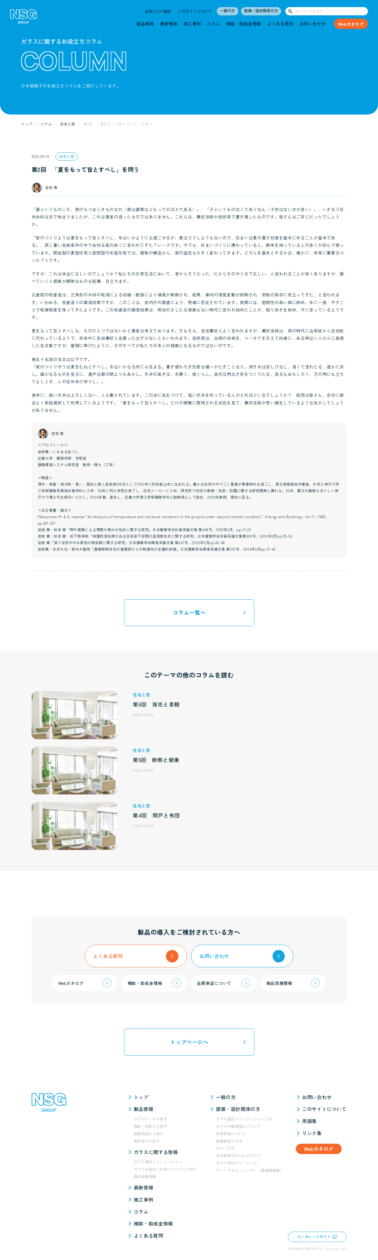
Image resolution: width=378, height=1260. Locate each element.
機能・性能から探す (150, 1126)
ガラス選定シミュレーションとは (244, 1119)
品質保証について (231, 1133)
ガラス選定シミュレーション (158, 1161)
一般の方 (227, 10)
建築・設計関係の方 (261, 10)
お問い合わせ (312, 24)
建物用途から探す (149, 1133)
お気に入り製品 (158, 11)
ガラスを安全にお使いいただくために (166, 1169)
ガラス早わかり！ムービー (238, 1163)
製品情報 (145, 24)
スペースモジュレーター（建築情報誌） (250, 1170)
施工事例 (192, 24)
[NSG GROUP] (23, 18)
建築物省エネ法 (229, 1141)
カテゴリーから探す (150, 1119)
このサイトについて (195, 11)
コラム (213, 24)
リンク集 (312, 1133)
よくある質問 (280, 24)
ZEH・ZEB (225, 1148)
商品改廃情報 (145, 1176)
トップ (141, 1097)
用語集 (309, 1120)
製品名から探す (147, 1141)
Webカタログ (351, 24)
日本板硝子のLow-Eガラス (238, 1155)
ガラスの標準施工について (238, 1126)
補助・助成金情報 (243, 24)
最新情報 (168, 24)
